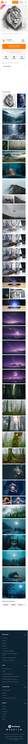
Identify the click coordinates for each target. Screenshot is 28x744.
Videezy (4, 697)
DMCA (3, 725)
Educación (4, 702)
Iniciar (21, 2)
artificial (13, 658)
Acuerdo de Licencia (7, 723)
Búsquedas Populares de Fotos (9, 735)
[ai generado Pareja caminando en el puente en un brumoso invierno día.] (13, 596)
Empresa (4, 699)
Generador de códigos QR (8, 714)
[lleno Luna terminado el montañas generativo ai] (6, 545)
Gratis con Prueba (14, 46)
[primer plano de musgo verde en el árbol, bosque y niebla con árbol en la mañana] (13, 485)
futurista (5, 658)
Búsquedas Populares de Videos (10, 737)
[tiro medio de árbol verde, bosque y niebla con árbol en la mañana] (13, 501)
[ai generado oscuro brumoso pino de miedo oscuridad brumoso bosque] (5, 160)
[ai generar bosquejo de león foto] (9, 101)
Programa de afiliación (7, 728)
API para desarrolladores (8, 705)
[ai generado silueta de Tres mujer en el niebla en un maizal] (13, 580)
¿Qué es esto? (16, 63)
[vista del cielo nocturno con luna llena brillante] (5, 327)
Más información (7, 66)
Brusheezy (4, 692)
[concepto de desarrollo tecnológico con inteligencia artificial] (13, 261)
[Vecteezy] (2, 2)
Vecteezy (4, 694)
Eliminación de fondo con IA (9, 711)
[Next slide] (22, 659)
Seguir (23, 41)
